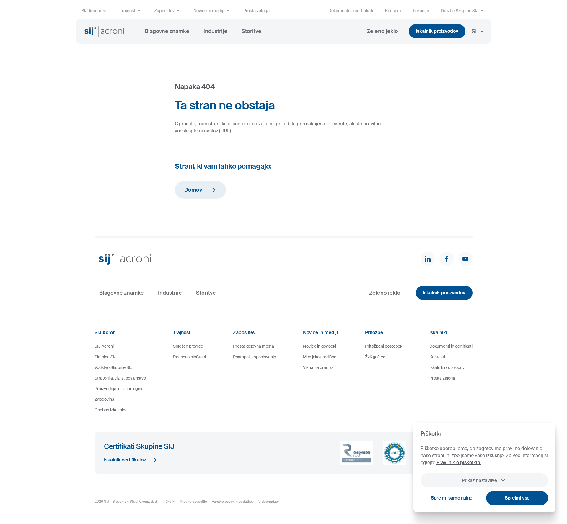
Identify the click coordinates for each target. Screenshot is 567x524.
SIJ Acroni (91, 10)
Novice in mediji (208, 10)
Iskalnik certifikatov (125, 460)
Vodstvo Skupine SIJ (113, 367)
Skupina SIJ (105, 356)
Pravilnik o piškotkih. (458, 462)
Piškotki (168, 501)
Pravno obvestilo (193, 501)
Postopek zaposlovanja (254, 356)
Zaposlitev (164, 10)
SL (474, 31)
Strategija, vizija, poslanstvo (120, 378)
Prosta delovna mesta (253, 346)
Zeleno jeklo (382, 31)
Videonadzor (268, 501)
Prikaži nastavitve (479, 480)
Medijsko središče (319, 356)
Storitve (251, 31)
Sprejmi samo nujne (451, 498)
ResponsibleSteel (189, 356)
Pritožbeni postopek (383, 346)
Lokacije (421, 10)
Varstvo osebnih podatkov (233, 501)
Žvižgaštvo (375, 356)
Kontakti (393, 10)
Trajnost (127, 10)
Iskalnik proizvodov (437, 31)
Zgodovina (104, 399)
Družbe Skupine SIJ (459, 10)
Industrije (215, 31)
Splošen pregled (188, 346)
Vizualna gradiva (318, 367)
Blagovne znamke (167, 31)
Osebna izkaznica (111, 410)
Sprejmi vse (517, 498)
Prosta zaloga (256, 10)
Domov (193, 189)
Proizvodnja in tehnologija (118, 388)
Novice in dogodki (319, 346)
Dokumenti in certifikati (350, 10)
